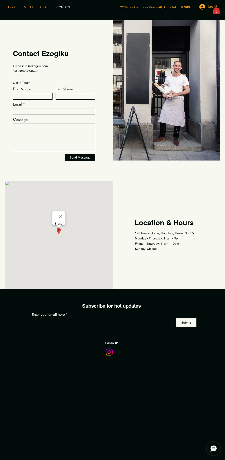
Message (20, 120)
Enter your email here (48, 314)
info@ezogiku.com (35, 66)
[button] (216, 9)
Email (17, 104)
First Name (22, 89)
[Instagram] (109, 352)
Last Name (64, 89)
